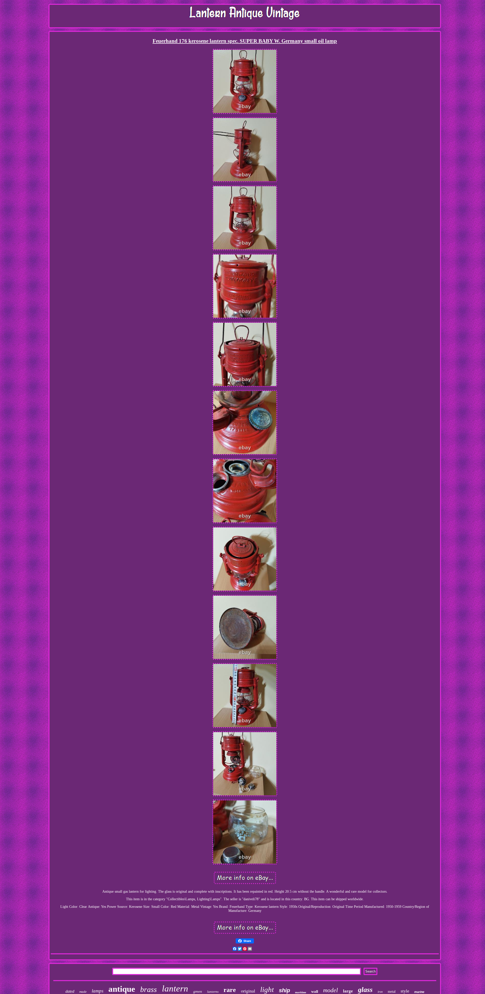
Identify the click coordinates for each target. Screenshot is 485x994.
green (197, 991)
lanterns (213, 991)
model (330, 990)
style (405, 990)
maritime (300, 992)
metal (392, 991)
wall (314, 991)
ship (284, 990)
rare (230, 989)
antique (121, 988)
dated (69, 991)
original (248, 991)
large (348, 991)
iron (380, 991)
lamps (97, 990)
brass (148, 989)
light (267, 989)
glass (365, 989)
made (83, 991)
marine (419, 992)
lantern (175, 988)
